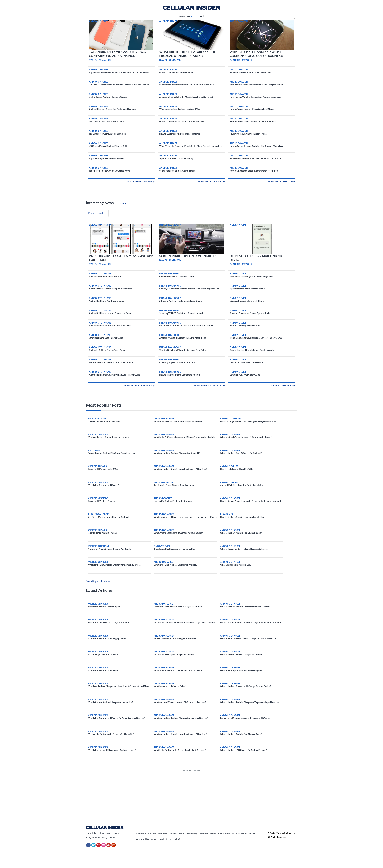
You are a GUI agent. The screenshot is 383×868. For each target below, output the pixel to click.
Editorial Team (176, 833)
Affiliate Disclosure (146, 839)
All (202, 16)
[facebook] (88, 847)
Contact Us (165, 839)
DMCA (176, 839)
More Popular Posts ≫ (98, 581)
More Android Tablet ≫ (211, 182)
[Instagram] (103, 847)
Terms (252, 833)
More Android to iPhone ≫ (139, 386)
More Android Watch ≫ (281, 182)
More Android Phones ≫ (140, 182)
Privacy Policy (239, 833)
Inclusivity (192, 833)
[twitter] (93, 847)
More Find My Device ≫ (282, 386)
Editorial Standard (157, 833)
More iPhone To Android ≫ (209, 386)
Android (184, 16)
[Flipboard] (113, 847)
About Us (141, 833)
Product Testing (207, 833)
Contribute (224, 833)
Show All (123, 204)
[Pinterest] (98, 847)
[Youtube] (108, 847)
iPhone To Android (97, 213)
